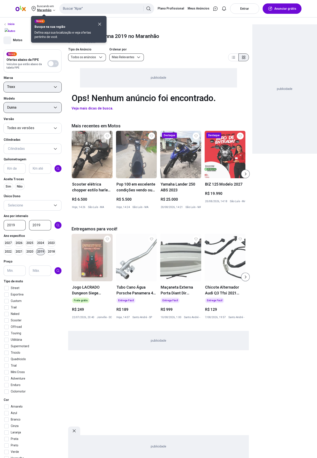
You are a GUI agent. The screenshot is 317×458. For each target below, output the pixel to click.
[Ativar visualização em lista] (233, 57)
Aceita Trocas (14, 179)
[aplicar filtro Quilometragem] (58, 168)
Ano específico (14, 236)
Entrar (244, 8)
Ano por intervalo (16, 216)
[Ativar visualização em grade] (244, 57)
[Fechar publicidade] (74, 431)
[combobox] (106, 8)
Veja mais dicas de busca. (92, 108)
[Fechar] (99, 24)
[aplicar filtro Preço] (58, 270)
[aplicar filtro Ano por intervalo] (58, 225)
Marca (8, 78)
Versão (9, 119)
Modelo (9, 98)
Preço (8, 261)
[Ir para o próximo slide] (245, 174)
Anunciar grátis (285, 8)
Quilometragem (15, 159)
